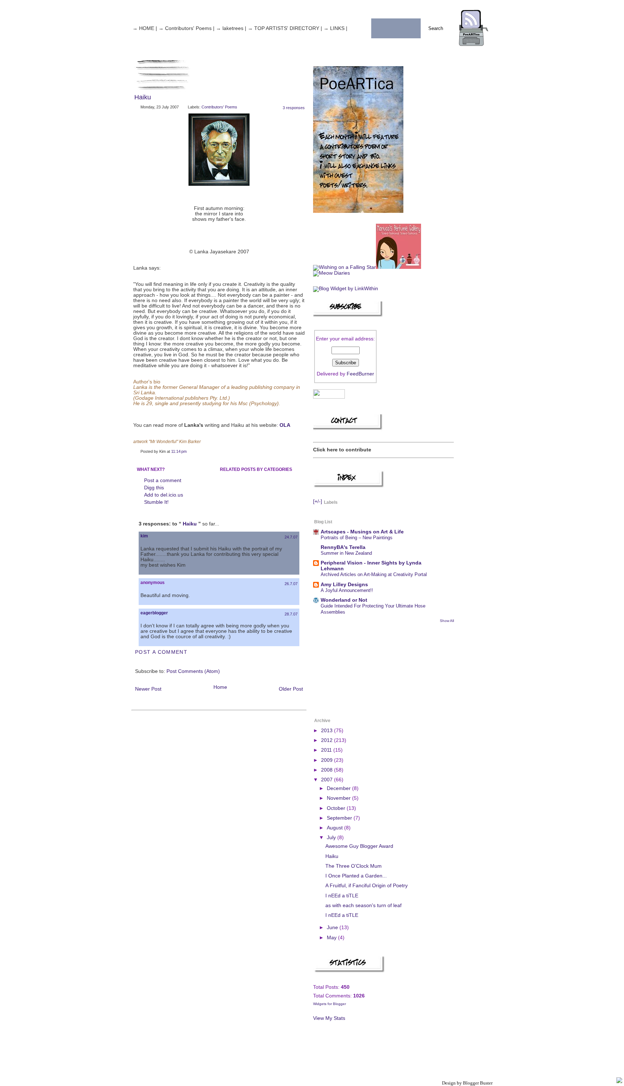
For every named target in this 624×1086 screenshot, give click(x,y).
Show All (447, 621)
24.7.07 (291, 537)
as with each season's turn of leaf (363, 905)
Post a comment (162, 480)
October (337, 808)
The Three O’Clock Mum (353, 866)
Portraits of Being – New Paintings (357, 537)
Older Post (291, 689)
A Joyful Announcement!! (347, 590)
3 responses (294, 108)
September (340, 818)
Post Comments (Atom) (193, 671)
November (339, 798)
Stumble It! (156, 502)
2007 (327, 779)
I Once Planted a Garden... (356, 876)
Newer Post (148, 689)
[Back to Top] (619, 1080)
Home (220, 687)
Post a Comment (161, 652)
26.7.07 (291, 583)
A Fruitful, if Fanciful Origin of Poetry (366, 885)
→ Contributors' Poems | (186, 28)
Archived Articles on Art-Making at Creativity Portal (374, 574)
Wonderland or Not (344, 600)
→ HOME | (145, 28)
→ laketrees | (231, 28)
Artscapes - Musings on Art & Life (362, 532)
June (333, 927)
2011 (327, 750)
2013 (327, 730)
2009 (327, 760)
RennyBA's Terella (343, 547)
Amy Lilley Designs (344, 584)
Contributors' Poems (219, 107)
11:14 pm (179, 451)
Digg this (154, 487)
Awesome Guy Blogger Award (359, 846)
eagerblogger (154, 612)
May (332, 937)
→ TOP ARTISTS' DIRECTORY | (285, 28)
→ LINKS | (335, 28)
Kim (144, 535)
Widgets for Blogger (329, 1004)
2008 (327, 770)
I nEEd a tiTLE (341, 895)
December (339, 788)
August (335, 827)
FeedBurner (360, 374)
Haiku (142, 97)
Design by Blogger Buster (467, 1083)
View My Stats (329, 1018)
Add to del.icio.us (163, 495)
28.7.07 (291, 614)
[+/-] (317, 501)
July (332, 837)
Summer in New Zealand (346, 553)
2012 (327, 740)
